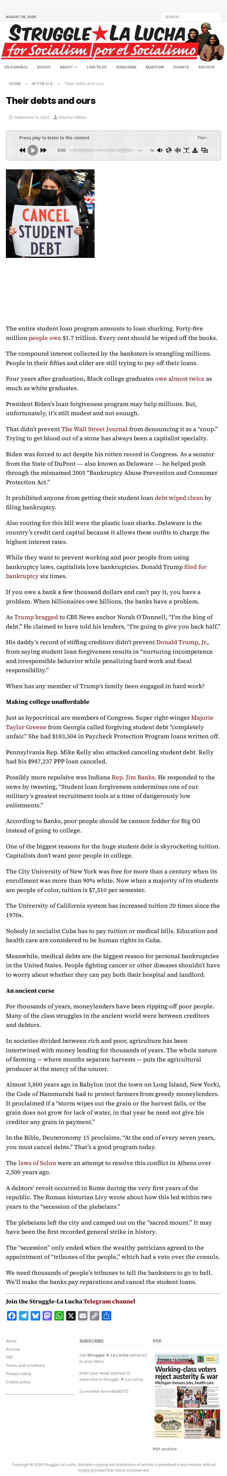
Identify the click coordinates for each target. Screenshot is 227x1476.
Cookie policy (18, 1382)
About (66, 67)
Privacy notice (18, 1373)
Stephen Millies (72, 117)
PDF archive (165, 1448)
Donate (181, 67)
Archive (206, 67)
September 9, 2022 (32, 117)
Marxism (155, 67)
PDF (9, 1357)
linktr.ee (97, 67)
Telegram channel (109, 1301)
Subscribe (126, 67)
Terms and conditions (25, 1365)
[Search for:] (191, 16)
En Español (16, 67)
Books (44, 67)
